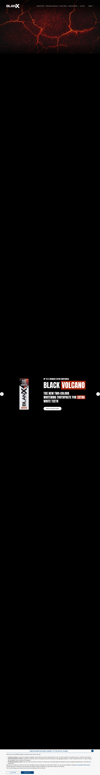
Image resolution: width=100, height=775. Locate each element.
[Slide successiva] (98, 394)
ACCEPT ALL (27, 772)
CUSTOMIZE (13, 772)
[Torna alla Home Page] (13, 6)
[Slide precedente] (2, 394)
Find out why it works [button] (52, 408)
